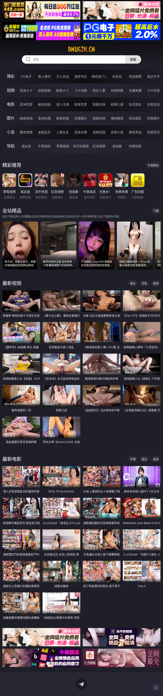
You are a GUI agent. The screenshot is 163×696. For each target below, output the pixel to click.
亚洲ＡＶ (26, 90)
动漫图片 (80, 118)
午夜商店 (44, 146)
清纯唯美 (117, 118)
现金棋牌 (135, 76)
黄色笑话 (135, 132)
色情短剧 (135, 146)
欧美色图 (62, 118)
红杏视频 (99, 146)
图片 (11, 118)
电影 (11, 104)
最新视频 (11, 283)
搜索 (133, 59)
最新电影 (11, 459)
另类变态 (153, 104)
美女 (133, 283)
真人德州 (44, 76)
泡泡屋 (117, 146)
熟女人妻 (99, 90)
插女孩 (26, 146)
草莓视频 (62, 146)
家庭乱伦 (44, 132)
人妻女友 (62, 132)
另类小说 (117, 132)
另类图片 (153, 118)
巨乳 (144, 283)
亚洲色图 (44, 118)
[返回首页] (156, 687)
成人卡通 (62, 104)
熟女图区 (135, 118)
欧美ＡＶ (62, 90)
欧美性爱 (80, 104)
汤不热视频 (81, 146)
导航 (11, 146)
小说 (11, 132)
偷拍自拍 (44, 104)
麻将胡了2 (99, 76)
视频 (11, 90)
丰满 (133, 459)
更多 (156, 283)
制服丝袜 (99, 104)
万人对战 (62, 76)
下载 (156, 211)
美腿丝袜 (99, 118)
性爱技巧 (153, 132)
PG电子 (26, 76)
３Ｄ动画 (80, 90)
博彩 (11, 76)
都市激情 (26, 132)
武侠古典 (80, 132)
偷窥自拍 (26, 118)
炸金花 (117, 76)
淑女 (144, 459)
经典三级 (117, 104)
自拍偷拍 (44, 90)
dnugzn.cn (81, 49)
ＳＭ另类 (153, 90)
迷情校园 (99, 132)
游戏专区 (80, 76)
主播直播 (135, 90)
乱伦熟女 (135, 104)
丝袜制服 (117, 90)
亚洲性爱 (26, 104)
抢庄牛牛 (153, 76)
